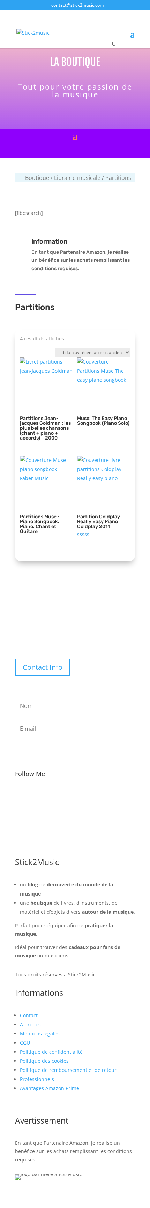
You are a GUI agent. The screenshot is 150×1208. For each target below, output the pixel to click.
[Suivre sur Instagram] (75, 796)
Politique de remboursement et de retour (68, 1070)
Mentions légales (40, 1033)
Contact (29, 1015)
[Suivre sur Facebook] (45, 796)
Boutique (37, 178)
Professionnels (37, 1079)
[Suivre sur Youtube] (89, 796)
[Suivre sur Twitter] (60, 796)
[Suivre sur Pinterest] (104, 796)
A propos (30, 1024)
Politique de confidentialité (51, 1051)
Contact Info (42, 667)
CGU (25, 1042)
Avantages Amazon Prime (49, 1088)
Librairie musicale (77, 178)
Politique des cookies (44, 1061)
